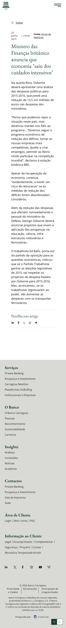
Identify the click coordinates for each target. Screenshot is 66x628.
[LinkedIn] (7, 567)
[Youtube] (41, 567)
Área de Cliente (17, 515)
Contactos (13, 480)
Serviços (11, 367)
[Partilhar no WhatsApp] (30, 322)
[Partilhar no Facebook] (18, 322)
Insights (11, 446)
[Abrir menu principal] (57, 6)
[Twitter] (15, 567)
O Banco (12, 407)
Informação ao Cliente (23, 535)
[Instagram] (32, 567)
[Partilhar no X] (24, 322)
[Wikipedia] (49, 567)
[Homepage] (5, 5)
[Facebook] (24, 567)
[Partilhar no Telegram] (35, 322)
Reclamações (30, 588)
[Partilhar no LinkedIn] (12, 322)
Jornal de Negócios (42, 36)
